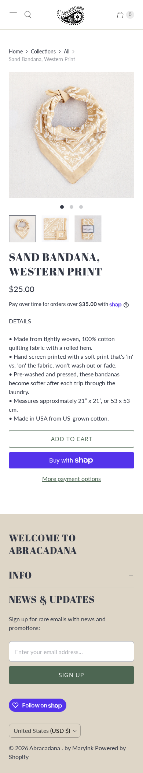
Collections (43, 51)
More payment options (71, 478)
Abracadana (45, 747)
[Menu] (13, 15)
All (66, 51)
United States (42, 730)
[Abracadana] (71, 14)
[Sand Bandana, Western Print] (71, 135)
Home (16, 51)
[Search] (28, 15)
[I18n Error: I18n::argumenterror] (22, 229)
